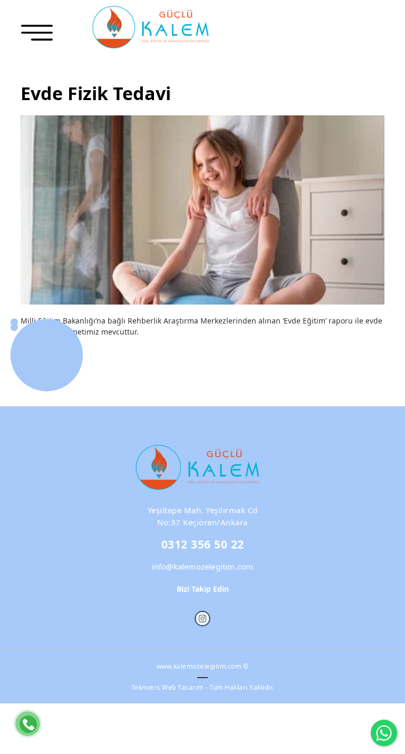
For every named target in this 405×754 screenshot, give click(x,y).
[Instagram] (202, 618)
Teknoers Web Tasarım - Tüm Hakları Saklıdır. (202, 687)
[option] (202, 210)
